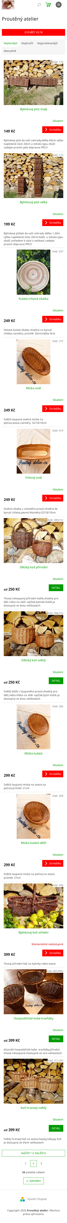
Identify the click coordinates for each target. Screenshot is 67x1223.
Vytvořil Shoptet (37, 1199)
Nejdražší (27, 43)
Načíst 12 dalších (33, 1153)
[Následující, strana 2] (33, 1163)
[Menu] (58, 4)
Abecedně (10, 51)
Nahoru (35, 1181)
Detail (56, 587)
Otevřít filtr (34, 32)
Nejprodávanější (47, 43)
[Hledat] (39, 4)
